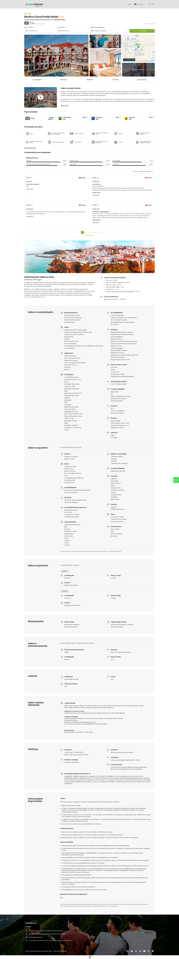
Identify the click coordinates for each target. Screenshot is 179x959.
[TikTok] (140, 951)
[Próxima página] (99, 232)
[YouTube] (144, 951)
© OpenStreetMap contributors (146, 61)
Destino (116, 80)
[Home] (127, 951)
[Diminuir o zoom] (152, 55)
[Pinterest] (148, 951)
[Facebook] (132, 951)
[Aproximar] (152, 52)
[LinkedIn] (152, 951)
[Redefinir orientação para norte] (152, 57)
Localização (142, 80)
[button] (138, 46)
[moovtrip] (144, 932)
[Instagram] (136, 951)
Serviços (63, 80)
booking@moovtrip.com (36, 937)
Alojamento (37, 80)
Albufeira (27, 14)
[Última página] (102, 232)
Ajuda (129, 4)
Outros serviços (30, 148)
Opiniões (89, 80)
